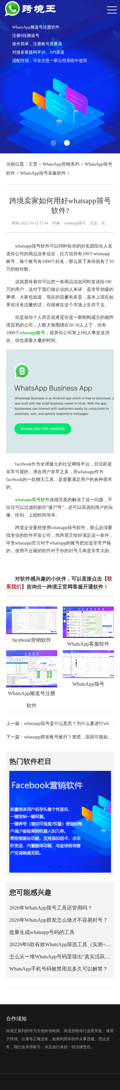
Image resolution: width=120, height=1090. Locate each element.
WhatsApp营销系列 (61, 164)
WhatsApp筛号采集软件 (43, 173)
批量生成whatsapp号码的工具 (42, 932)
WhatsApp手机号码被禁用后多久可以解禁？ (58, 969)
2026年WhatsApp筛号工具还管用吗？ (50, 908)
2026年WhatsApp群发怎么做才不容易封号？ (58, 920)
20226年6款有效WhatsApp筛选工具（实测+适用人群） (60, 944)
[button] (53, 143)
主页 (32, 164)
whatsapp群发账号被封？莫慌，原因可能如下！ (70, 737)
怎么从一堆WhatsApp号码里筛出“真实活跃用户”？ (60, 956)
